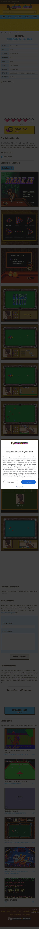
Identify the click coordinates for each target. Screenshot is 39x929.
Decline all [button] (11, 482)
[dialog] (19, 464)
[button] (19, 487)
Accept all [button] (28, 482)
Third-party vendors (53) (18, 466)
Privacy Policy (28, 477)
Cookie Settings (19, 477)
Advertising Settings (15, 475)
